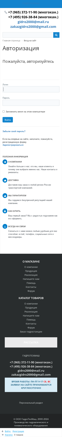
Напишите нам (31, 278)
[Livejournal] (5, 71)
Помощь (31, 282)
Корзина (9, 434)
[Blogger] (26, 71)
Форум (31, 290)
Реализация (31, 274)
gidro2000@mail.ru (33, 22)
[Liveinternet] (19, 71)
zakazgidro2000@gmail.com (33, 26)
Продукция (31, 270)
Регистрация (18, 431)
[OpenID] (33, 71)
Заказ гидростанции (31, 331)
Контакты (31, 286)
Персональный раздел (31, 402)
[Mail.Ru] (12, 71)
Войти (8, 431)
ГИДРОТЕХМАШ (31, 3)
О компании (31, 266)
